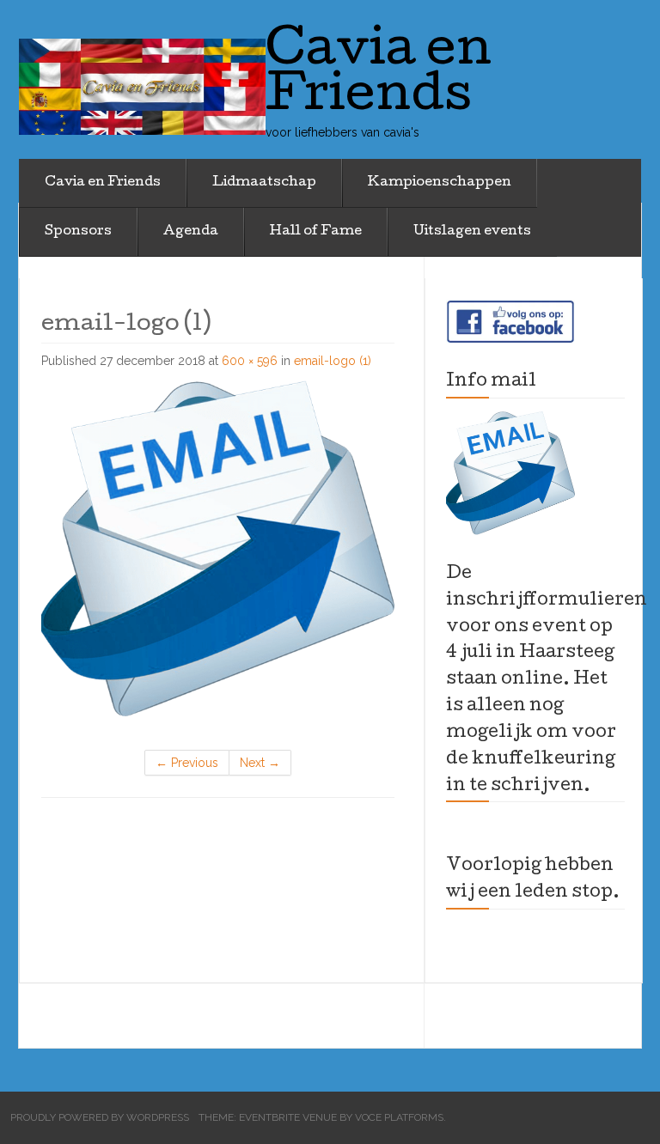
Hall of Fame (316, 232)
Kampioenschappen (439, 183)
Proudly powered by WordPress (99, 1117)
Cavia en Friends (103, 183)
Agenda (190, 232)
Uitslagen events (472, 232)
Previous (187, 763)
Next (260, 763)
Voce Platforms (399, 1117)
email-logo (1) (332, 361)
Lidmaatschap (264, 183)
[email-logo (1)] (217, 544)
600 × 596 (250, 361)
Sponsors (78, 232)
